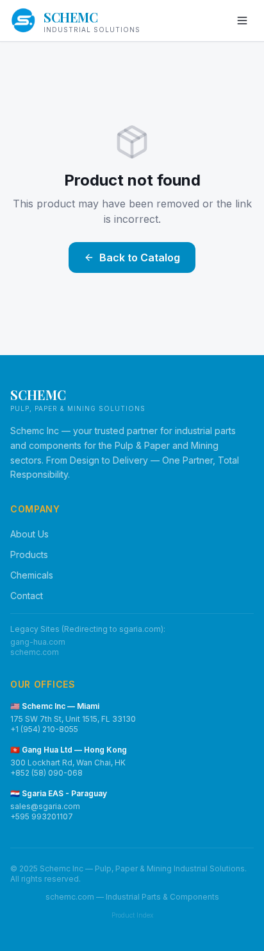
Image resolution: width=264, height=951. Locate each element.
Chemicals (31, 575)
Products (29, 554)
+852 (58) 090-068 (46, 773)
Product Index (132, 915)
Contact (26, 595)
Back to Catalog (139, 257)
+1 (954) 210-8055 (44, 729)
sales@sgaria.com (45, 806)
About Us (29, 533)
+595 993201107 (41, 816)
